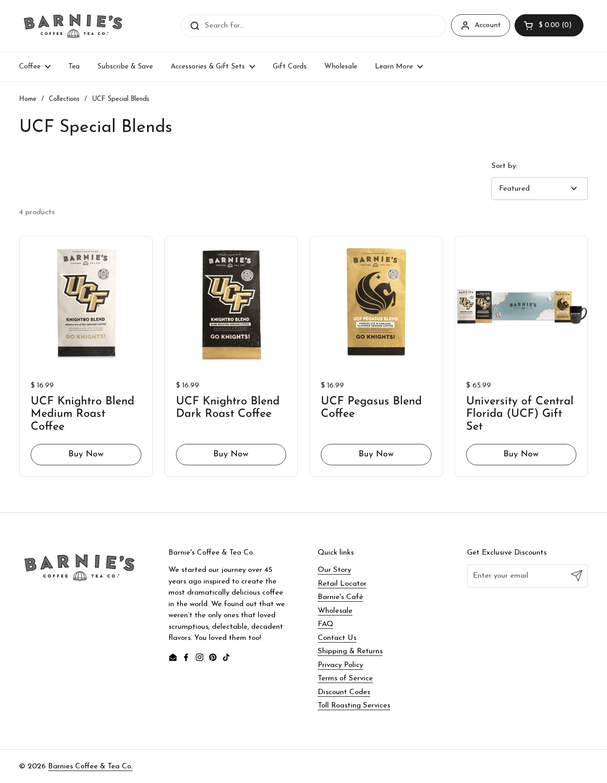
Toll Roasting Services (354, 705)
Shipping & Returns (350, 651)
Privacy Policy (340, 665)
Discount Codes (344, 692)
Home (27, 99)
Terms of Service (345, 678)
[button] (549, 25)
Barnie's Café (340, 597)
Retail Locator (342, 583)
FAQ (325, 624)
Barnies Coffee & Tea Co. (90, 766)
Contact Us (337, 638)
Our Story (334, 570)
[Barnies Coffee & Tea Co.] (73, 26)
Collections (64, 99)
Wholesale (335, 611)
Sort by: (504, 166)
